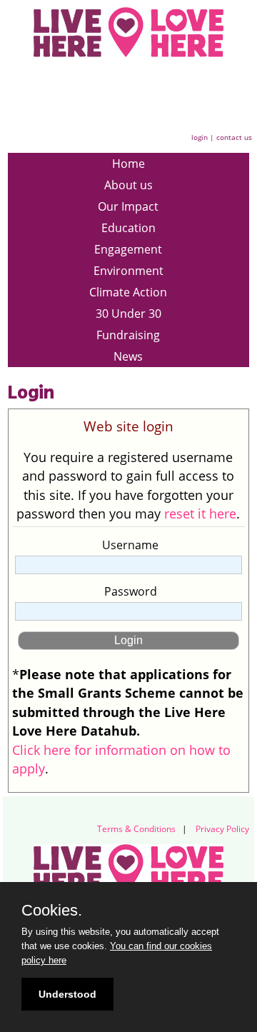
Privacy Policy (222, 829)
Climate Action (128, 292)
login (199, 137)
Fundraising (128, 335)
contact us (234, 137)
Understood (67, 994)
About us (128, 185)
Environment (128, 271)
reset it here (200, 513)
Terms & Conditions (136, 829)
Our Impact (128, 206)
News (128, 356)
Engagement (128, 249)
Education (128, 228)
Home (128, 163)
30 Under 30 (128, 313)
